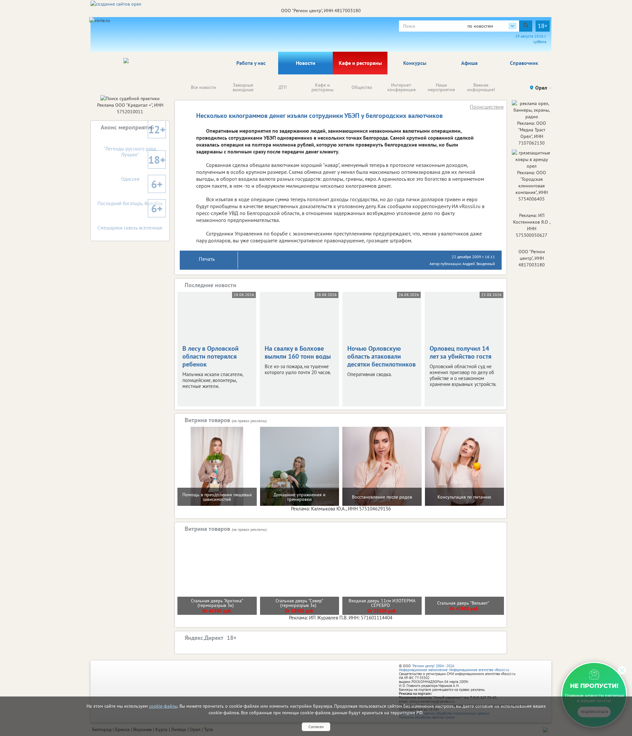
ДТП (282, 87)
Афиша (469, 63)
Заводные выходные (243, 87)
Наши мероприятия (441, 87)
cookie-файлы (163, 706)
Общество (362, 87)
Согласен (316, 726)
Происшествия (487, 106)
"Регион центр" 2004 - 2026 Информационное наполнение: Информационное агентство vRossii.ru (454, 668)
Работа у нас (251, 63)
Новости (305, 63)
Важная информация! (481, 87)
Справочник (524, 63)
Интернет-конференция (401, 87)
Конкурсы (414, 63)
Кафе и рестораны (360, 63)
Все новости (203, 87)
